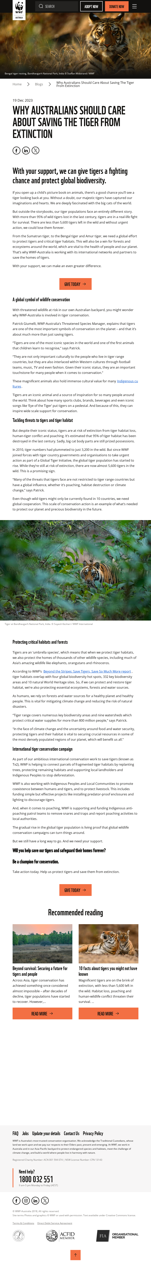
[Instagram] (26, 1201)
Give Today (72, 284)
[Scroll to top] (75, 1255)
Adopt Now (91, 6)
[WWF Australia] (19, 11)
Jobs (25, 1132)
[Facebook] (16, 150)
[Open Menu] (134, 6)
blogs (39, 84)
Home (17, 84)
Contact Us (71, 1132)
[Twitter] (35, 150)
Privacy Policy (93, 1132)
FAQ (15, 1132)
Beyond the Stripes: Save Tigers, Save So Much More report (87, 671)
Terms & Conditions (23, 1223)
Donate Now (116, 6)
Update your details (46, 1132)
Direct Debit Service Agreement (54, 1223)
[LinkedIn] (26, 150)
